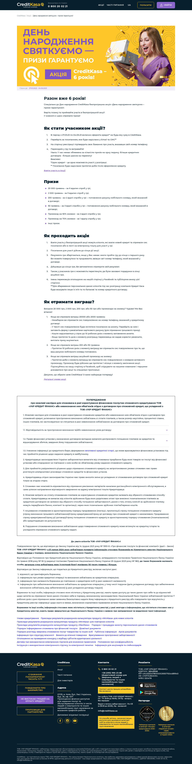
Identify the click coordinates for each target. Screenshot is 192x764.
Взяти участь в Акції (54, 170)
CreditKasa (21, 16)
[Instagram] (67, 720)
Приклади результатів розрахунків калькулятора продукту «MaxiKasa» (53, 625)
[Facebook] (60, 720)
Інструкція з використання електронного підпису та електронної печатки (55, 645)
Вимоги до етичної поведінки (71, 635)
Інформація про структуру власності (35, 635)
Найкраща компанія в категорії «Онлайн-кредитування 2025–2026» (147, 728)
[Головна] (30, 5)
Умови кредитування (28, 618)
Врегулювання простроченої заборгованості (112, 635)
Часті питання (115, 5)
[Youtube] (75, 720)
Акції (101, 5)
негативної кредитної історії (99, 451)
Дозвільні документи (90, 628)
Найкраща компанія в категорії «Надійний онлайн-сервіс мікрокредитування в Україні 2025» (166, 730)
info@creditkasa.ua (107, 711)
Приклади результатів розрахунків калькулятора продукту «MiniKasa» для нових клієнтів (87, 618)
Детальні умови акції (55, 379)
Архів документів (127, 632)
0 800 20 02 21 (58, 6)
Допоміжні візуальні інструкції (73, 715)
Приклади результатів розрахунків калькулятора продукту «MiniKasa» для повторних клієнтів (65, 622)
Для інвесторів (65, 680)
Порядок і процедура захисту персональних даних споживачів (124, 625)
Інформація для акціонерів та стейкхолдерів (118, 645)
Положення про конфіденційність (115, 642)
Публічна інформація (106, 632)
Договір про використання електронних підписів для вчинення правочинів (56, 642)
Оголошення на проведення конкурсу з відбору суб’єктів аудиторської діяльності (59, 638)
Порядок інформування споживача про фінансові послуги (47, 628)
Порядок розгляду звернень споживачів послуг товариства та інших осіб (55, 632)
